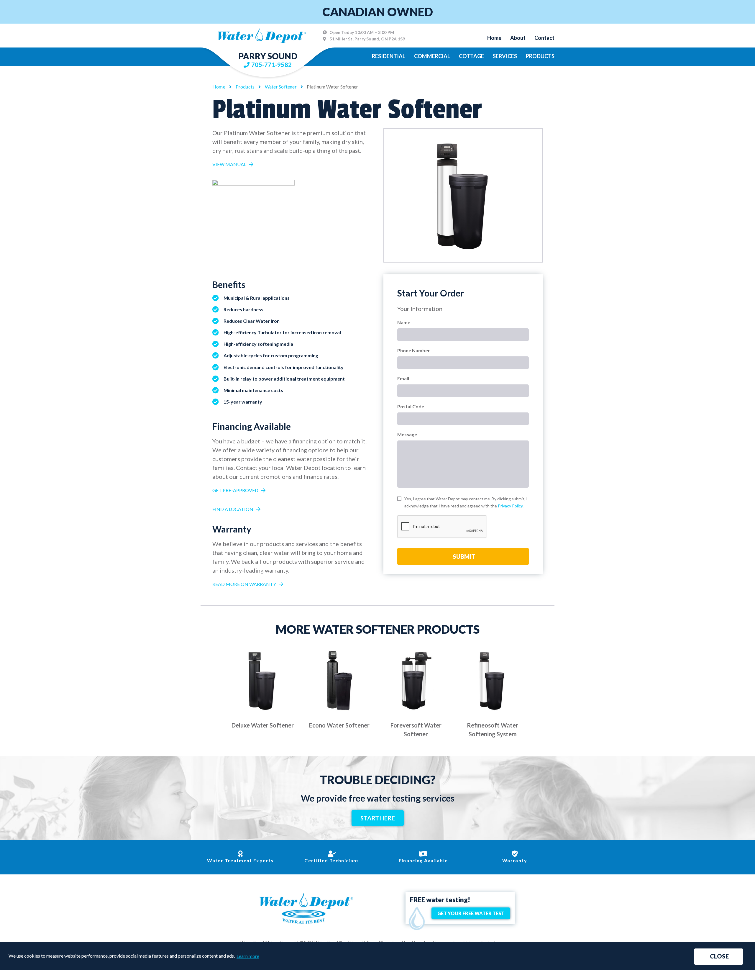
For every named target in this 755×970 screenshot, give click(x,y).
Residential (388, 56)
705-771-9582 (271, 64)
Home (494, 38)
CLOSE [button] (719, 956)
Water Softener (281, 86)
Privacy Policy (510, 505)
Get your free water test (470, 913)
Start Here (377, 818)
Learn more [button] (248, 956)
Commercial (432, 56)
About (518, 38)
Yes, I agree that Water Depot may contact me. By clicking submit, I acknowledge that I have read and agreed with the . (466, 502)
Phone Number (413, 350)
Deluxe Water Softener (263, 725)
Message (407, 434)
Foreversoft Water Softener (415, 730)
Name (403, 322)
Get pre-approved (235, 490)
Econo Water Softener (339, 725)
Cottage (471, 56)
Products (540, 56)
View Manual (229, 164)
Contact (544, 38)
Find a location (232, 509)
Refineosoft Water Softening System (492, 730)
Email (403, 378)
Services (505, 56)
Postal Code (410, 406)
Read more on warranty (244, 584)
